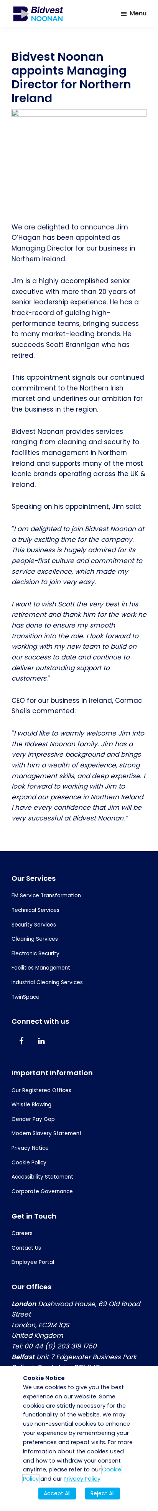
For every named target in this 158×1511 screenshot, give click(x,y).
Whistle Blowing (31, 1104)
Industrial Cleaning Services (47, 982)
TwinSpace (26, 997)
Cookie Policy (29, 1162)
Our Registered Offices (41, 1090)
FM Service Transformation (46, 895)
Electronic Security (35, 953)
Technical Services (35, 910)
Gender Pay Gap (33, 1119)
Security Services (34, 924)
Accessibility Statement (42, 1177)
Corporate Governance (42, 1191)
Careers (22, 1233)
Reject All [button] (103, 1493)
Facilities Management (41, 967)
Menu (138, 13)
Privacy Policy (82, 1479)
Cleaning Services (35, 939)
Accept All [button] (57, 1493)
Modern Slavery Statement (47, 1133)
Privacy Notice (30, 1148)
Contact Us (26, 1248)
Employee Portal (33, 1262)
